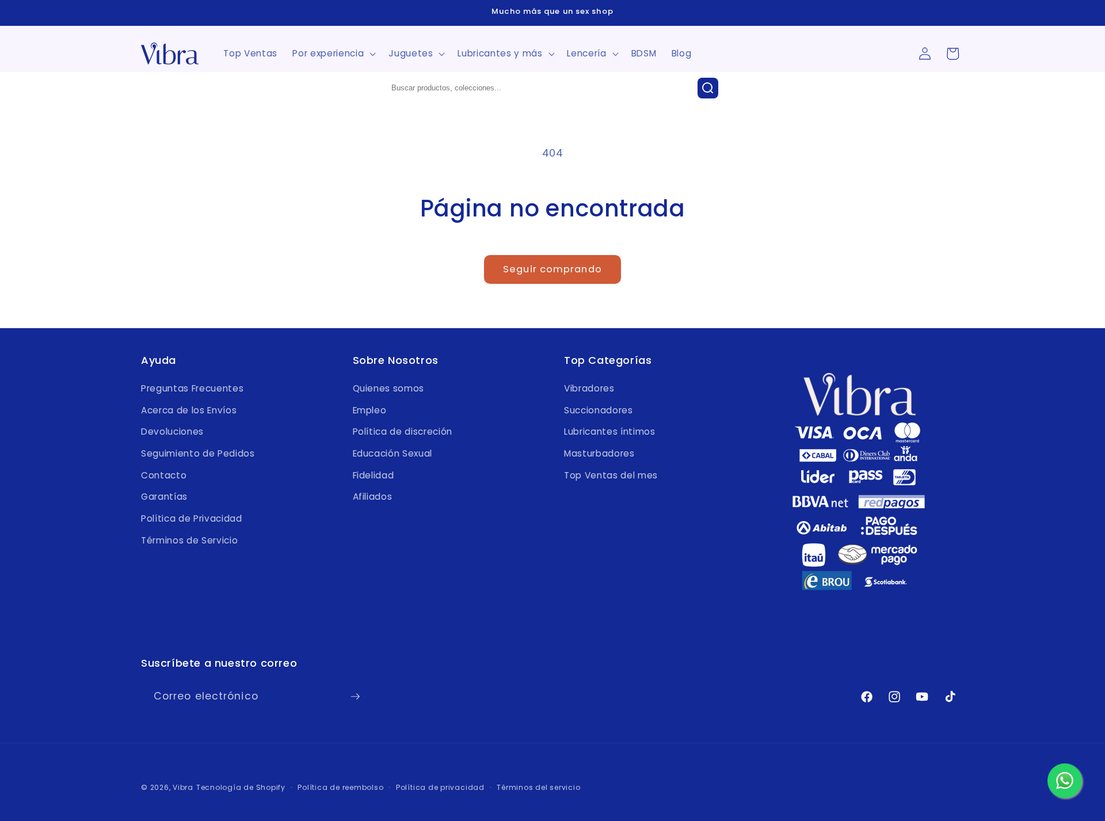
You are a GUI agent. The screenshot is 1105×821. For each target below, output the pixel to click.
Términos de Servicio (189, 540)
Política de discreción (403, 431)
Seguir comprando (552, 269)
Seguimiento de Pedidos (198, 453)
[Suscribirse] (355, 696)
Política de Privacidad (191, 518)
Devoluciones (172, 431)
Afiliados (373, 497)
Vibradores (589, 388)
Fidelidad (373, 475)
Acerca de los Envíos (189, 410)
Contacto (163, 475)
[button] (333, 53)
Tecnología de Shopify (240, 787)
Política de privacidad (440, 787)
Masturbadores (599, 453)
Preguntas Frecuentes (192, 388)
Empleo (370, 410)
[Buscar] (708, 88)
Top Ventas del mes (611, 475)
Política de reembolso (340, 787)
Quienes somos (389, 388)
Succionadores (598, 410)
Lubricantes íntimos (610, 431)
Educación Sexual (393, 453)
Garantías (164, 497)
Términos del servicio (538, 787)
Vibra (183, 787)
